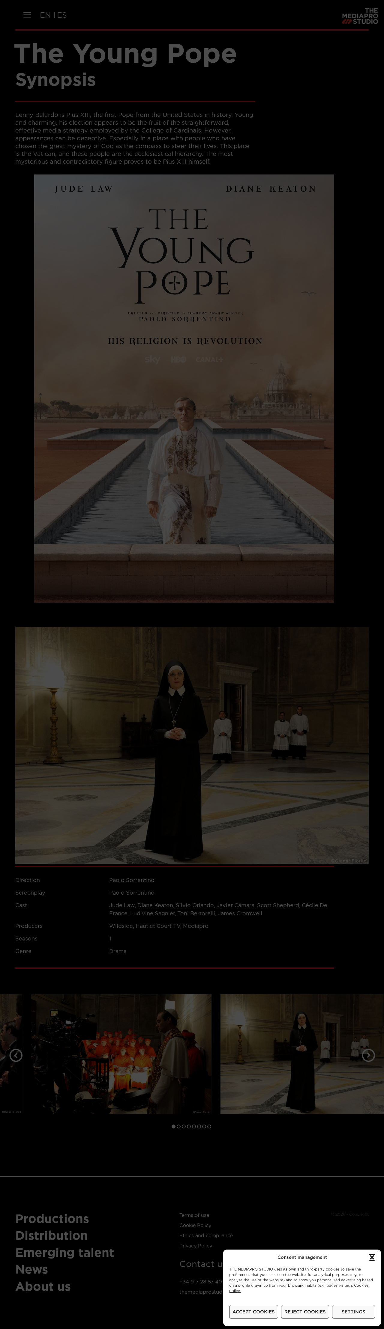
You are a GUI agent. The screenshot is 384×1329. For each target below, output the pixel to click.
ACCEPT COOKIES (253, 1312)
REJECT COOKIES (305, 1312)
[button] (372, 1257)
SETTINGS (353, 1312)
